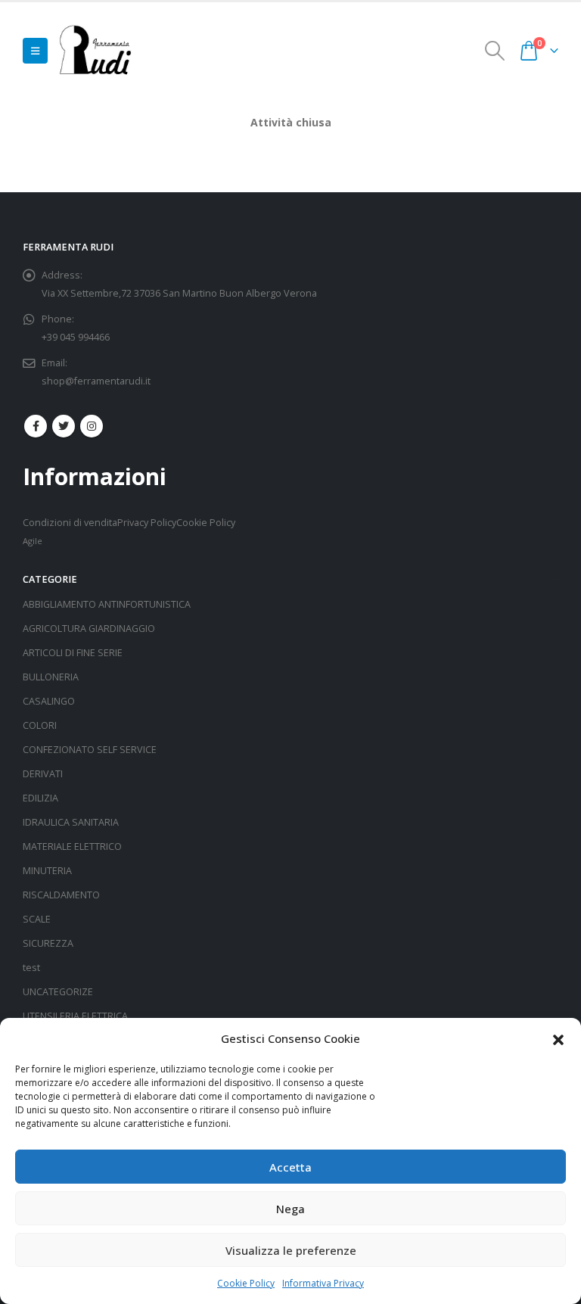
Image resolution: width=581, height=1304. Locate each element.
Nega (290, 1208)
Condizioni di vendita (70, 522)
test (31, 967)
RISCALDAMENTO (61, 895)
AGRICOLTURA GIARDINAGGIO (89, 628)
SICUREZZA (48, 943)
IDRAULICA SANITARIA (71, 822)
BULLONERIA (51, 677)
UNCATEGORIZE (58, 991)
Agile (32, 540)
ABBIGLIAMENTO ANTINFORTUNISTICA (107, 604)
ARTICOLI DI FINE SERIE (73, 652)
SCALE (37, 919)
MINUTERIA (47, 870)
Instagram (91, 426)
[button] (558, 1038)
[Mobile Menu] (35, 51)
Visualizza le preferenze (290, 1250)
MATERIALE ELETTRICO (72, 846)
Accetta (290, 1167)
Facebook (35, 426)
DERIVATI (43, 773)
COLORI (40, 725)
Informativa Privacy (323, 1283)
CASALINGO (49, 701)
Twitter (63, 426)
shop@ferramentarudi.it (96, 381)
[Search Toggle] (495, 51)
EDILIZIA (40, 798)
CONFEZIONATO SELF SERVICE (90, 749)
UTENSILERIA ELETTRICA (75, 1016)
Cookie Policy (246, 1283)
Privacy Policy (146, 522)
